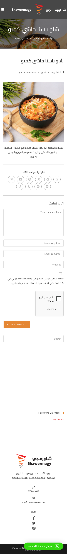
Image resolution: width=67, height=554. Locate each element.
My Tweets (58, 419)
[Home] (50, 38)
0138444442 (33, 491)
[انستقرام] (33, 528)
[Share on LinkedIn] (20, 179)
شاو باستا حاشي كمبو (26, 38)
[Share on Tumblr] (29, 186)
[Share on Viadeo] (19, 186)
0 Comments (29, 72)
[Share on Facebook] (47, 179)
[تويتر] (33, 523)
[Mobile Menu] (2, 9)
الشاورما (55, 72)
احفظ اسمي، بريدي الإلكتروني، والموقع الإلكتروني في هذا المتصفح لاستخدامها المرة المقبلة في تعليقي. (36, 280)
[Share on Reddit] (38, 186)
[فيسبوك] (33, 518)
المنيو (43, 72)
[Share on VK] (47, 186)
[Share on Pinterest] (29, 179)
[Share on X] (38, 179)
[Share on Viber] (11, 179)
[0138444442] (33, 487)
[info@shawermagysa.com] (33, 498)
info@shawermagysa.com (33, 502)
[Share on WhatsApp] (57, 179)
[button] (43, 546)
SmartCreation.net (34, 550)
